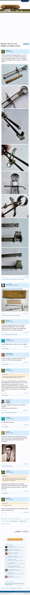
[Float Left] (18, 521)
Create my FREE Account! (15, 539)
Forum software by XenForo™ (5, 593)
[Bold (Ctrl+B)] (2, 519)
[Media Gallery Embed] (22, 521)
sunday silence (10, 563)
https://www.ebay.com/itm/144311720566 (11, 288)
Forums (7, 10)
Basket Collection (11, 572)
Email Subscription (26, 591)
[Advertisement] (15, 27)
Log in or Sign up (25, 1)
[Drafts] (25, 521)
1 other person (18, 279)
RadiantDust (10, 573)
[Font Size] (10, 519)
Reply (28, 276)
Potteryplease (10, 547)
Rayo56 (6, 279)
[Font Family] (12, 519)
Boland (9, 553)
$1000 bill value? (11, 576)
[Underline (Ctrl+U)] (6, 519)
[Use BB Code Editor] (28, 519)
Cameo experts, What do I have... (14, 549)
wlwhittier (8, 50)
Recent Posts (10, 11)
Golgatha (9, 570)
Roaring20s (7, 315)
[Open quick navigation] (28, 588)
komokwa (8, 339)
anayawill (9, 557)
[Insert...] (16, 521)
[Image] (12, 521)
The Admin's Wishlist (8, 584)
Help (21, 591)
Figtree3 (3, 279)
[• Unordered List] (2, 521)
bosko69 (8, 320)
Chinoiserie (10, 560)
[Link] (15, 519)
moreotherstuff (11, 279)
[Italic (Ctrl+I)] (4, 519)
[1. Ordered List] (4, 521)
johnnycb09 (12, 334)
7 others (15, 315)
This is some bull (11, 546)
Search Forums (4, 11)
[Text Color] (8, 519)
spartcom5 (10, 550)
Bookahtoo (8, 400)
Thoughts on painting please (13, 552)
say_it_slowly (9, 284)
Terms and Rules (27, 593)
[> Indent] (8, 521)
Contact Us (18, 591)
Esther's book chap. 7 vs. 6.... (13, 569)
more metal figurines (11, 562)
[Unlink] (16, 519)
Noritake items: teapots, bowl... (13, 556)
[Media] (14, 521)
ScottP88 (9, 577)
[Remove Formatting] (25, 519)
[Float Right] (20, 521)
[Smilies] (10, 521)
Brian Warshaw (9, 353)
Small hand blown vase (12, 559)
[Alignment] (19, 519)
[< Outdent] (6, 521)
